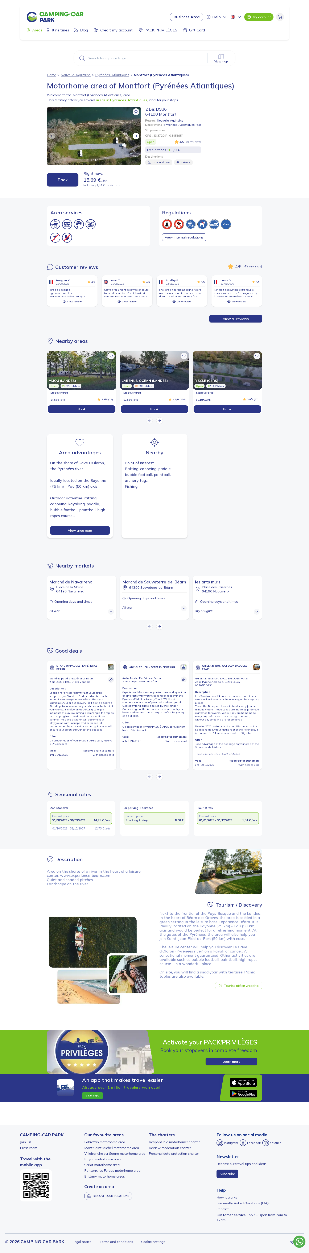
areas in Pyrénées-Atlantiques (121, 100)
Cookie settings (153, 1242)
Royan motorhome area (102, 1159)
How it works (227, 1197)
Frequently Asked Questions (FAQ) (243, 1203)
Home (51, 75)
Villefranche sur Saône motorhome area (114, 1153)
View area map (80, 530)
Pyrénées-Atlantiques (112, 75)
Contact (223, 1209)
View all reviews (236, 319)
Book (63, 179)
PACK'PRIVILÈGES (160, 30)
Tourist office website (241, 985)
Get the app (92, 1095)
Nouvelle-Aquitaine (76, 75)
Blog (84, 30)
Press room (28, 1148)
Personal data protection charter (174, 1153)
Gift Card (197, 30)
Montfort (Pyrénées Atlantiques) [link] (161, 75)
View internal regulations (184, 237)
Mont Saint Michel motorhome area (111, 1148)
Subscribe (227, 1174)
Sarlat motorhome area (102, 1165)
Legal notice (82, 1242)
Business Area (186, 16)
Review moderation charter (170, 1148)
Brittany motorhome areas (104, 1176)
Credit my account (116, 30)
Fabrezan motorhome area (104, 1142)
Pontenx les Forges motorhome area (112, 1170)
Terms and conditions (116, 1242)
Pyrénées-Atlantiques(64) (182, 125)
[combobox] (236, 17)
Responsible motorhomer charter (174, 1142)
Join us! (25, 1142)
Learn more (231, 1061)
